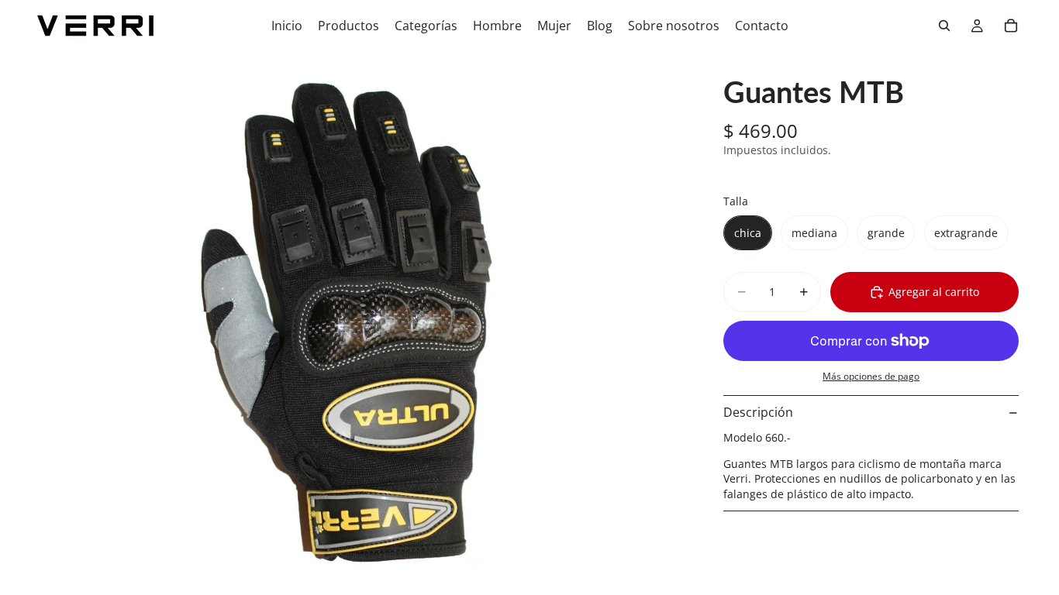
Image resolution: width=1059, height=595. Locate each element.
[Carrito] (1011, 26)
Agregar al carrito (933, 291)
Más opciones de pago (871, 376)
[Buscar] (944, 26)
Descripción (758, 412)
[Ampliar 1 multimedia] (354, 323)
